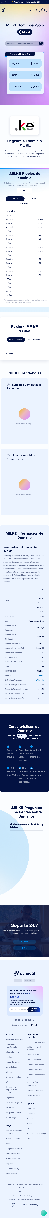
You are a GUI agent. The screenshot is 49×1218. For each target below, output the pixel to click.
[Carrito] (36, 10)
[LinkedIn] (22, 1020)
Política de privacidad (24, 1188)
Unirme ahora (34, 1010)
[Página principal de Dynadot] (4, 10)
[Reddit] (33, 1020)
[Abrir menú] (44, 10)
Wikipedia (40, 680)
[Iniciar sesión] (30, 10)
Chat (25, 948)
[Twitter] (26, 1020)
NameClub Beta (33, 1095)
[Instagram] (19, 1020)
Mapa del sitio (32, 1123)
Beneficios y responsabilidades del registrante (24, 1200)
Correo (25, 942)
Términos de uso (24, 1192)
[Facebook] (16, 1020)
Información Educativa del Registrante (24, 1196)
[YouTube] (29, 1020)
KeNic (41, 675)
